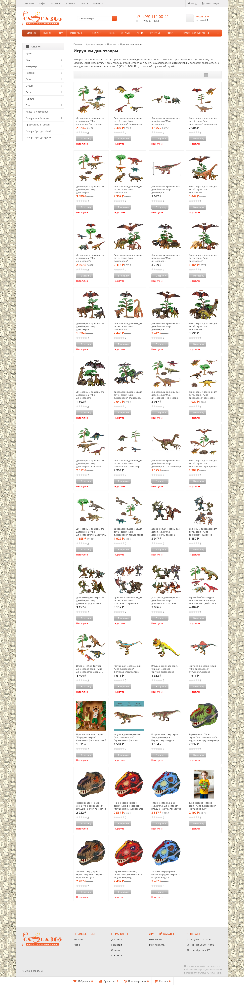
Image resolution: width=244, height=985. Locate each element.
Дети (140, 33)
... (218, 33)
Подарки (95, 33)
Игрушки (111, 44)
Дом (60, 33)
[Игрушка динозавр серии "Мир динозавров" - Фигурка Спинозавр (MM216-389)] (204, 647)
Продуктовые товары (38, 124)
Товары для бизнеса (37, 118)
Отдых (125, 33)
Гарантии (70, 3)
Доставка (55, 3)
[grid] (206, 75)
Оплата (84, 3)
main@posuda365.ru (202, 950)
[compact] (217, 75)
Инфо (42, 3)
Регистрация (212, 3)
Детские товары (94, 44)
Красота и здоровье (196, 33)
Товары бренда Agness (38, 137)
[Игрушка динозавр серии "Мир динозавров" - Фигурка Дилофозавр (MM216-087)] (166, 647)
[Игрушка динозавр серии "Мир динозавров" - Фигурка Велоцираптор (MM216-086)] (129, 647)
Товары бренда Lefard (38, 131)
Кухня (47, 33)
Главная (31, 33)
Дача (111, 33)
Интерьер (76, 33)
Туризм (155, 33)
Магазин (29, 3)
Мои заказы (156, 939)
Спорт (171, 33)
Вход (194, 3)
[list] (211, 75)
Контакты (98, 3)
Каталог (36, 46)
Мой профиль (157, 944)
